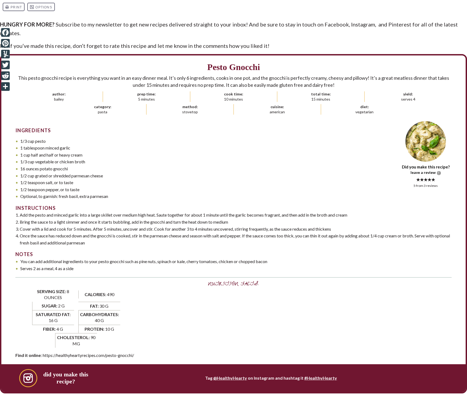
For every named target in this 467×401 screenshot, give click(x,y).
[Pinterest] (5, 43)
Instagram (363, 24)
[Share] (5, 86)
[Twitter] (5, 64)
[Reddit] (5, 75)
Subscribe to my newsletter (89, 24)
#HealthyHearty (320, 377)
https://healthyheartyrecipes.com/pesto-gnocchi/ (88, 355)
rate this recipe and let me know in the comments (169, 45)
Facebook (337, 24)
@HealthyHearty (230, 377)
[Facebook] (5, 32)
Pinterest (399, 24)
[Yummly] (5, 54)
